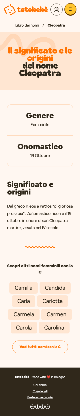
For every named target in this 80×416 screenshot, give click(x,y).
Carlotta (52, 301)
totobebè (22, 377)
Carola (24, 327)
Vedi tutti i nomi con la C (40, 347)
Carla (23, 301)
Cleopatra (56, 25)
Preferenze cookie (40, 397)
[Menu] (70, 9)
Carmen (56, 314)
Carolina (54, 327)
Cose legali (40, 391)
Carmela (24, 314)
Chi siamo (40, 385)
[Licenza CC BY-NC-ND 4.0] (40, 406)
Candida (55, 287)
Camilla (23, 287)
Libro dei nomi (27, 25)
